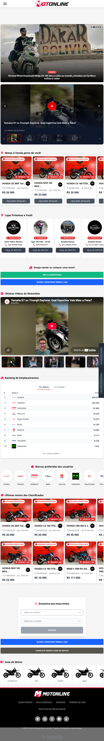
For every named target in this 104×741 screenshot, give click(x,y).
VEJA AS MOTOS (13, 250)
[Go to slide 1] (92, 27)
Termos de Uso (77, 702)
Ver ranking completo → (52, 453)
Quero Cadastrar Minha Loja (52, 282)
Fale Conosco (44, 702)
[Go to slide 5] (100, 27)
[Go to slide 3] (96, 27)
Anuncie (60, 702)
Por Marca (44, 387)
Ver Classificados (52, 274)
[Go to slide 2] (94, 27)
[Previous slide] (3, 53)
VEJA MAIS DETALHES (16, 201)
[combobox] (52, 612)
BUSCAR (52, 630)
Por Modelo (59, 387)
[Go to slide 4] (98, 27)
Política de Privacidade (52, 709)
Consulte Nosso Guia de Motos (52, 650)
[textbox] (33, 612)
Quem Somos (25, 702)
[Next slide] (100, 53)
